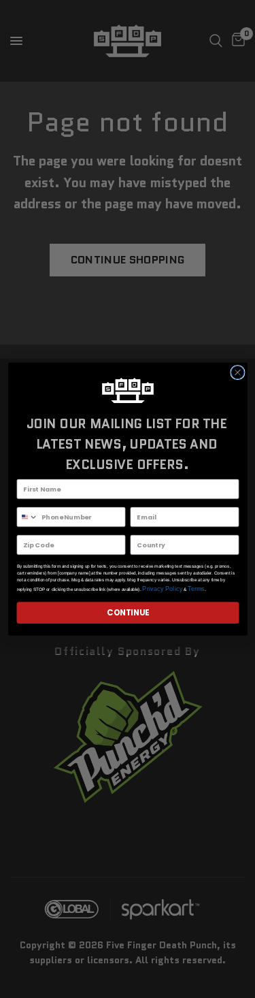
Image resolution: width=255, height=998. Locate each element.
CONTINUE (128, 612)
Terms (195, 588)
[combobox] (27, 516)
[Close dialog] (237, 372)
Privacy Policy (162, 588)
